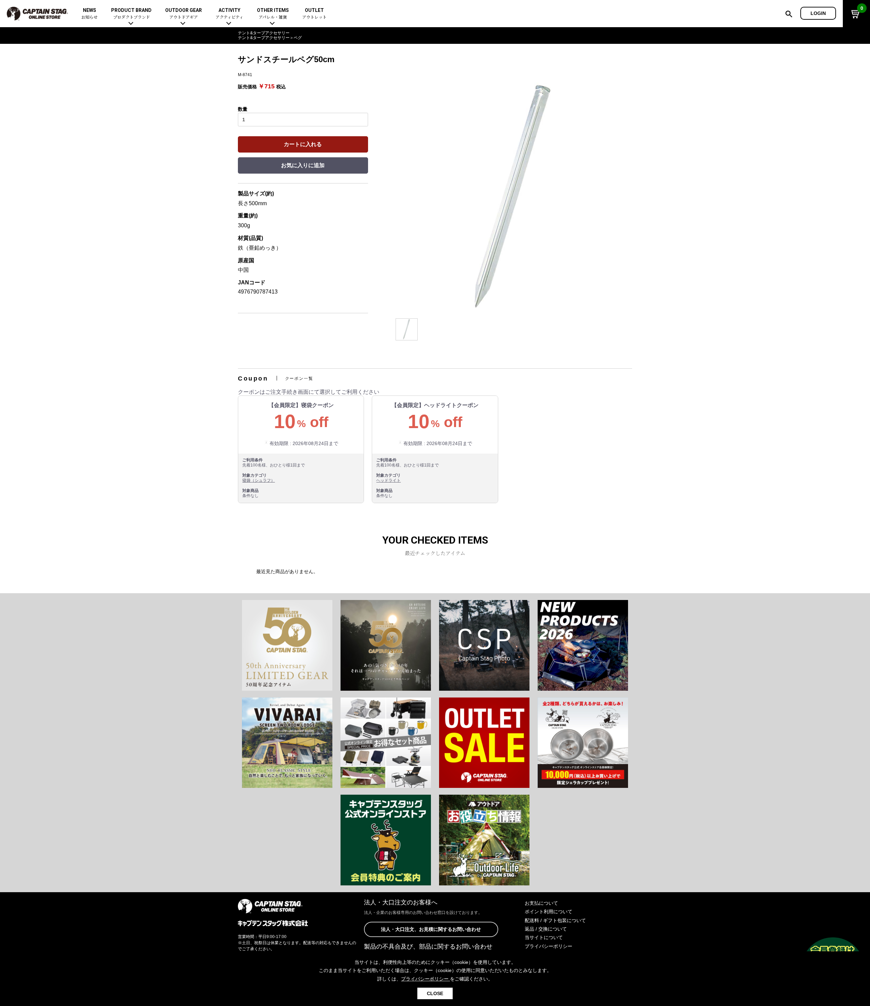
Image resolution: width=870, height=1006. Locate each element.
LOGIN (818, 13)
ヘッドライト (388, 480)
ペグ (298, 37)
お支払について (541, 903)
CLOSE (435, 993)
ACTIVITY (229, 13)
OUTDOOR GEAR (183, 13)
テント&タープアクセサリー (264, 33)
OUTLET (314, 13)
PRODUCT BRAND (131, 13)
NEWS (89, 13)
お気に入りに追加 (303, 165)
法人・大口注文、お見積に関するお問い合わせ (431, 929)
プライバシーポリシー (548, 946)
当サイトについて (544, 937)
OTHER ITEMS (273, 13)
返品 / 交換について (546, 929)
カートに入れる (303, 144)
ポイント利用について (548, 911)
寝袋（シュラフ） (258, 480)
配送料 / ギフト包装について (555, 920)
